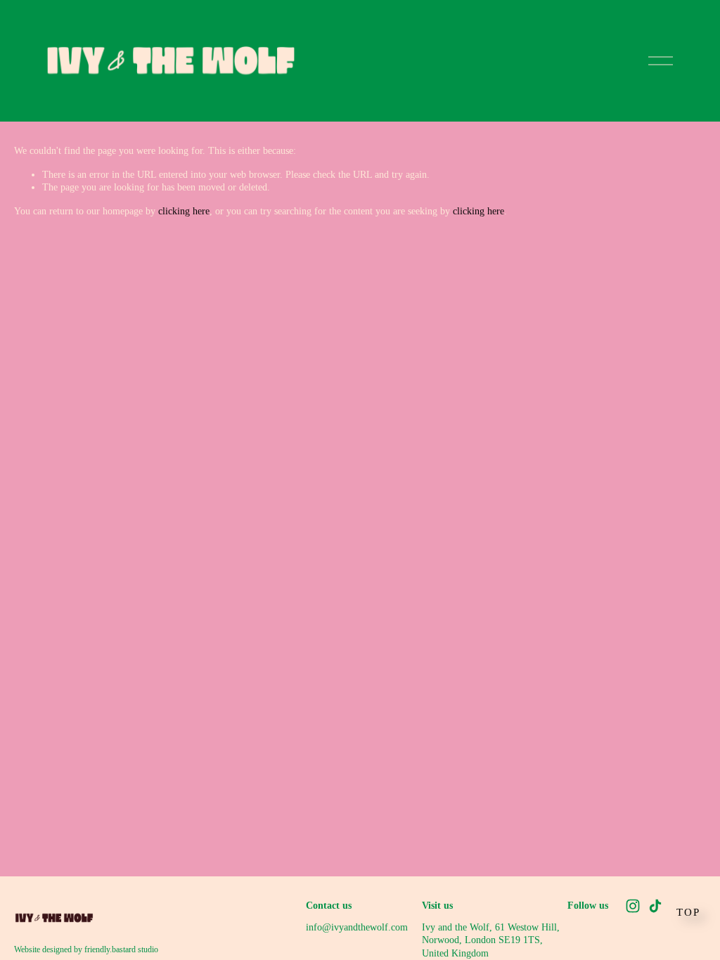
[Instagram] (633, 906)
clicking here (184, 210)
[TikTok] (655, 906)
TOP (688, 912)
